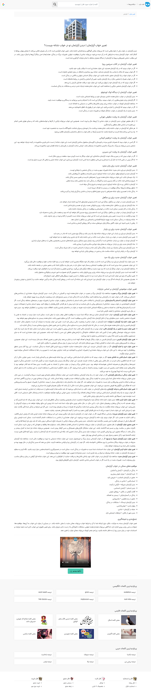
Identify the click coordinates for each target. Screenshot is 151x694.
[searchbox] (75, 4)
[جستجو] (55, 4)
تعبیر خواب (132, 14)
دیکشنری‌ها (131, 4)
